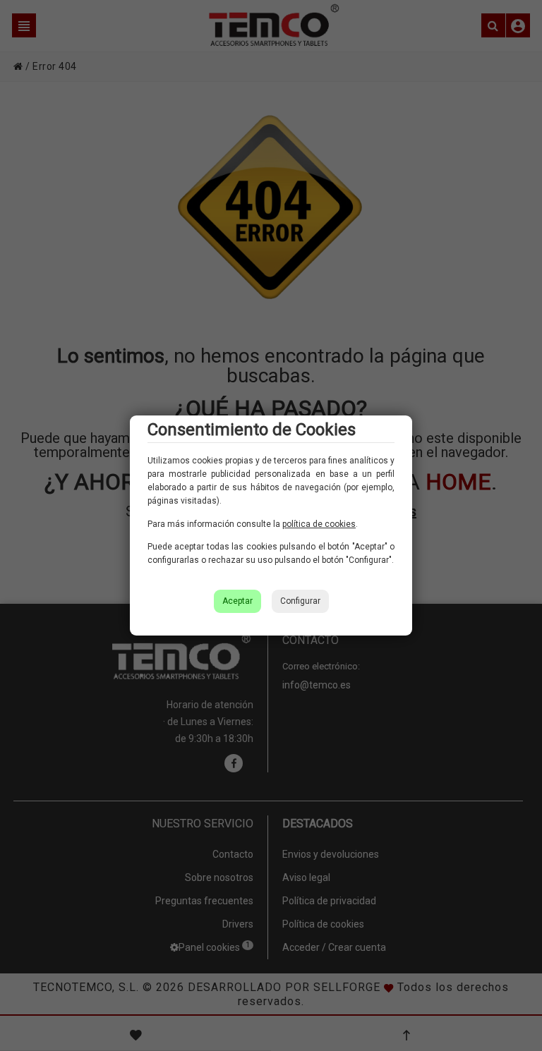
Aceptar (237, 601)
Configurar (300, 601)
